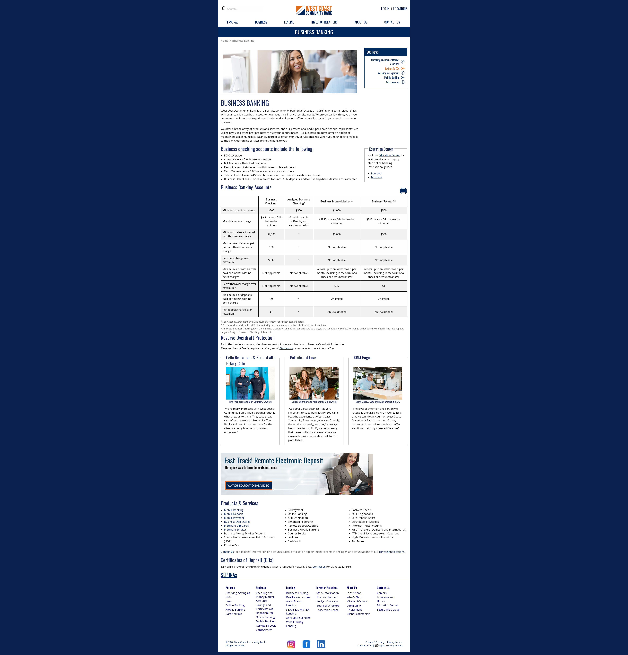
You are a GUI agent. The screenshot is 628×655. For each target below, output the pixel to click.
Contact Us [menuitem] (392, 22)
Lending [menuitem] (289, 22)
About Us (352, 588)
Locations (400, 8)
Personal (376, 173)
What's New (354, 597)
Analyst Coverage (327, 601)
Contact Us (383, 588)
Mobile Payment (234, 518)
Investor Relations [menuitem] (324, 22)
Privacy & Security (375, 642)
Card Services (392, 82)
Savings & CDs (392, 68)
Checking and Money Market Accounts (385, 62)
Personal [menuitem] (232, 22)
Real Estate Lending (298, 597)
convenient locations (391, 552)
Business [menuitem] (261, 22)
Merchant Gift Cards (236, 525)
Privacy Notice (394, 642)
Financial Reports (327, 597)
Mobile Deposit (233, 514)
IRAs (228, 601)
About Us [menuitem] (361, 22)
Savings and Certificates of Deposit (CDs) (264, 609)
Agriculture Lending (298, 618)
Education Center (389, 155)
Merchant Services (235, 529)
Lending (290, 588)
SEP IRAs (229, 574)
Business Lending (297, 593)
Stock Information (327, 593)
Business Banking (243, 40)
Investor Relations (327, 588)
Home (224, 40)
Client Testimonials (358, 614)
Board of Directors (327, 605)
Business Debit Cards (237, 522)
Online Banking (235, 605)
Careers (382, 593)
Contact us (227, 552)
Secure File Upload (388, 609)
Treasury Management (388, 73)
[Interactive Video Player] (297, 473)
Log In (385, 8)
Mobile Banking (391, 78)
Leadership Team (327, 610)
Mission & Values (357, 601)
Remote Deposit (266, 625)
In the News (354, 593)
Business (376, 177)
